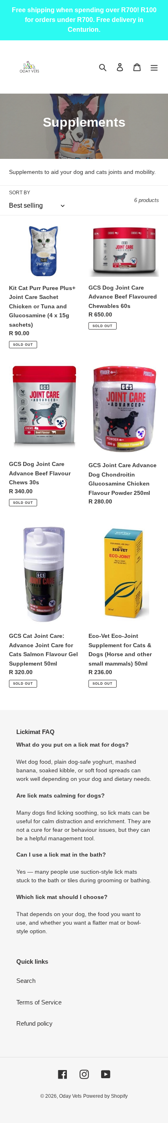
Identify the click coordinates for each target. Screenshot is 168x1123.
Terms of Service (39, 1002)
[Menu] (154, 67)
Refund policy (34, 1023)
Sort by (19, 193)
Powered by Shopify (105, 1096)
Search (25, 980)
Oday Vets (70, 1096)
